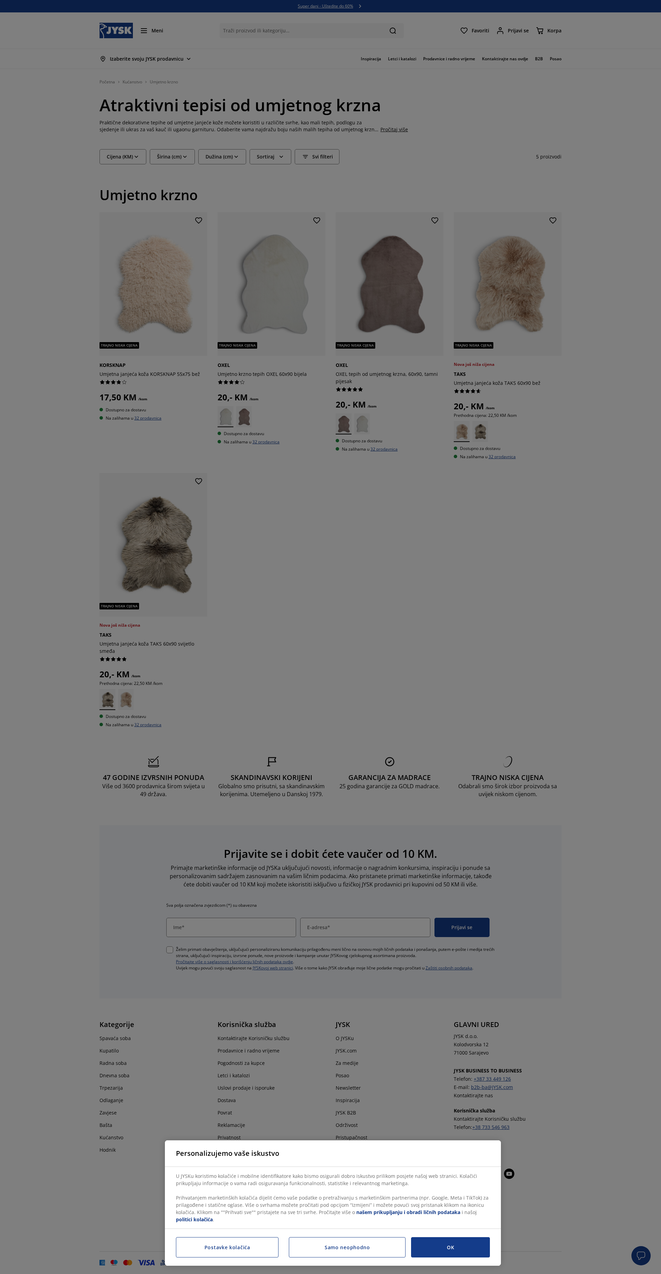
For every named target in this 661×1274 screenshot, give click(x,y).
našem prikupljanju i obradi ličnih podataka (408, 1212)
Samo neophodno (347, 1247)
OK (450, 1247)
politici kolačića (194, 1219)
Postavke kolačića (227, 1247)
